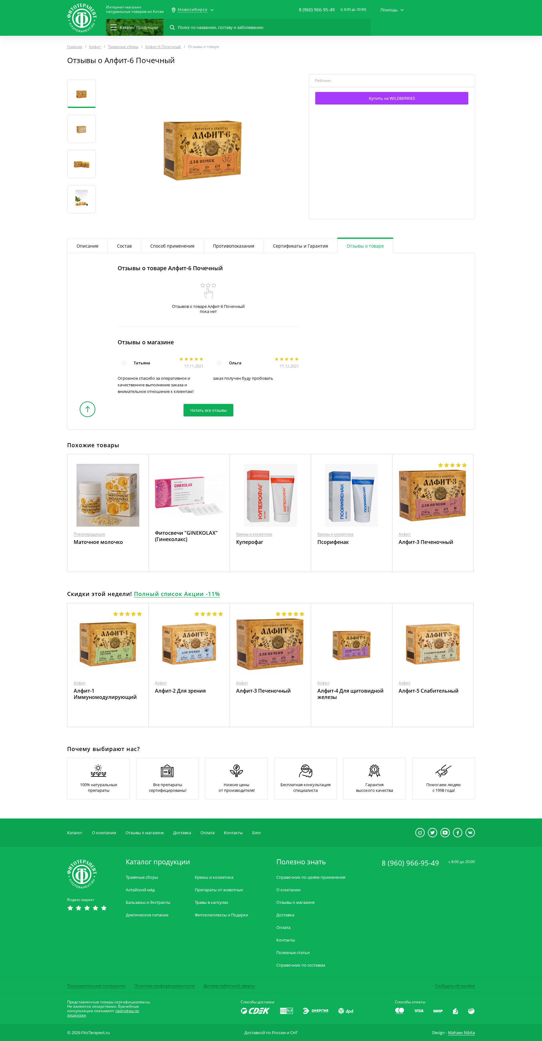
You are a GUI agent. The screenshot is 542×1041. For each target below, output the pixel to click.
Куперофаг (249, 542)
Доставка (182, 832)
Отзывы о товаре (365, 246)
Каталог (74, 832)
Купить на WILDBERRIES (392, 98)
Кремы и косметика (254, 534)
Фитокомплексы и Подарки (221, 915)
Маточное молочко (98, 542)
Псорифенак (333, 542)
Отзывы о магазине (144, 832)
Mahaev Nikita (461, 1032)
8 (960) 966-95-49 (317, 10)
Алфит (405, 534)
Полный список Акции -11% (177, 594)
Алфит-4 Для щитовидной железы (350, 693)
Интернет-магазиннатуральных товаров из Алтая (135, 9)
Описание (87, 246)
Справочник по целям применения (310, 877)
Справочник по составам (300, 965)
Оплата (207, 832)
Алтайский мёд (140, 890)
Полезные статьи (293, 952)
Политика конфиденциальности (164, 985)
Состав (124, 246)
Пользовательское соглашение (96, 985)
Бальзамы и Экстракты (148, 902)
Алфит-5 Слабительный (429, 690)
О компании (104, 832)
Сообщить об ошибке (455, 985)
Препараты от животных (219, 890)
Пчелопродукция (89, 534)
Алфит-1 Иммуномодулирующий (105, 693)
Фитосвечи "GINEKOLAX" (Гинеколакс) (186, 536)
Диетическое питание (147, 915)
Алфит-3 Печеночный (426, 542)
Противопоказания (233, 246)
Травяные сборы (142, 877)
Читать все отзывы (208, 410)
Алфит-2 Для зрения (180, 690)
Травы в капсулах (211, 902)
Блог (256, 832)
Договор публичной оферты (229, 985)
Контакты (233, 832)
